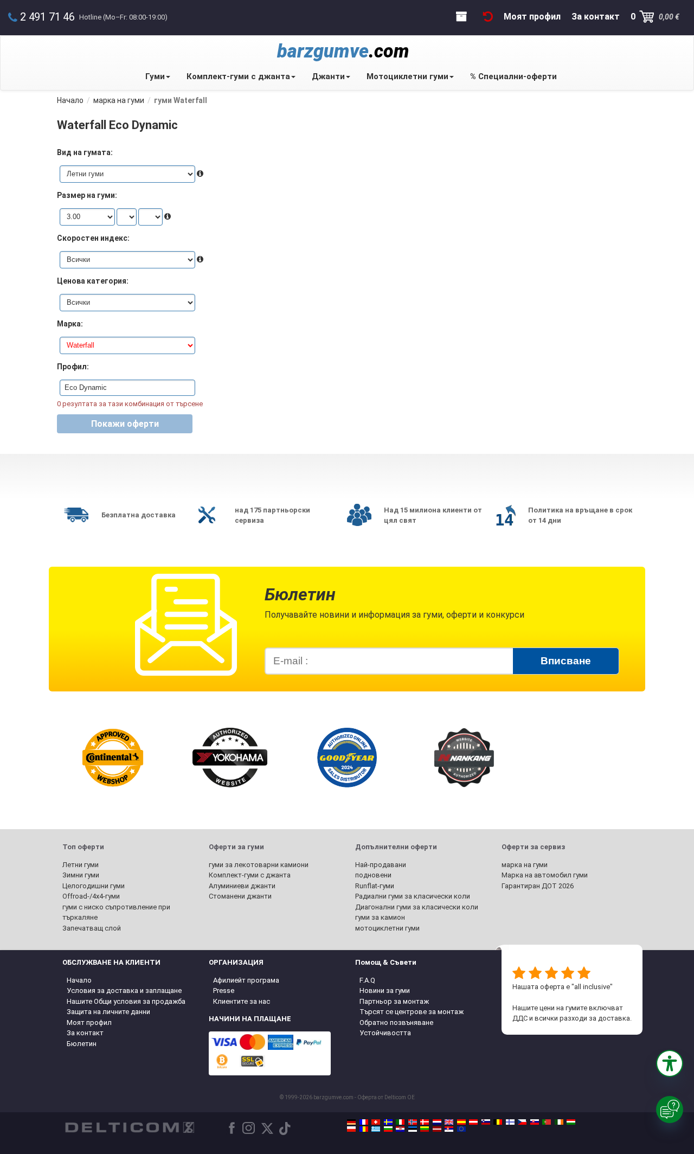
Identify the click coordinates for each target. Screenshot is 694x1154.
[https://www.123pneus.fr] (363, 1122)
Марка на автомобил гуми (545, 875)
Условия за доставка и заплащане (124, 990)
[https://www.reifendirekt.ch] (375, 1122)
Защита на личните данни (108, 1012)
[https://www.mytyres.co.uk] (449, 1122)
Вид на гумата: (85, 152)
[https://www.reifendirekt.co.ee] (412, 1129)
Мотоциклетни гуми (407, 76)
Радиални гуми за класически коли (412, 896)
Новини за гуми (384, 990)
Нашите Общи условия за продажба (126, 1001)
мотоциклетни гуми (387, 928)
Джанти (328, 76)
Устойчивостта (385, 1033)
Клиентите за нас (241, 1001)
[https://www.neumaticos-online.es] (461, 1122)
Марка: (70, 323)
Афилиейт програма (246, 980)
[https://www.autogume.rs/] (449, 1129)
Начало (79, 980)
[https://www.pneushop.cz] (522, 1122)
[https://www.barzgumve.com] (388, 1129)
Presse (223, 990)
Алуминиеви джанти (242, 886)
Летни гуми (80, 865)
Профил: (73, 366)
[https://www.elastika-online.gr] (375, 1129)
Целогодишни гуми (93, 886)
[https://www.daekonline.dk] (424, 1122)
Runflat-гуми (374, 886)
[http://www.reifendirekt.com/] (461, 1129)
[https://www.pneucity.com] (546, 1122)
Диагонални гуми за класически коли (416, 907)
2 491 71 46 (47, 16)
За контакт (85, 1033)
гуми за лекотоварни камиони (259, 865)
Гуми (155, 76)
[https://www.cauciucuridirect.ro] (363, 1129)
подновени (373, 875)
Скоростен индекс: (93, 238)
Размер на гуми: (87, 195)
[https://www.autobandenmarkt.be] (497, 1122)
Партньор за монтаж (394, 1001)
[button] (669, 1063)
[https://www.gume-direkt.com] (485, 1122)
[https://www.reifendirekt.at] (473, 1122)
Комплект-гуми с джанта (238, 76)
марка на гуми (525, 865)
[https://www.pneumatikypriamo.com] (534, 1122)
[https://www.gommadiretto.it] (400, 1122)
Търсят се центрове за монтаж (411, 1012)
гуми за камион (380, 917)
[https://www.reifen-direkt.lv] (437, 1129)
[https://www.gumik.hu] (571, 1122)
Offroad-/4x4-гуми (91, 896)
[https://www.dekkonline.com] (412, 1122)
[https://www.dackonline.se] (388, 1122)
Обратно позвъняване (396, 1022)
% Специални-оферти (513, 76)
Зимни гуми (80, 875)
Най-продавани (380, 865)
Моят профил (89, 1022)
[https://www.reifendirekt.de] (351, 1122)
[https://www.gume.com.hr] (400, 1129)
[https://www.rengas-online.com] (510, 1122)
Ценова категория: (92, 281)
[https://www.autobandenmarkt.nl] (437, 1122)
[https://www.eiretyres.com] (559, 1122)
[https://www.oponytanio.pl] (351, 1129)
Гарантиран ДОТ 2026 (538, 886)
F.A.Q (367, 980)
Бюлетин (82, 1044)
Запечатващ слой (91, 928)
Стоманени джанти (240, 896)
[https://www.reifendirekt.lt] (424, 1129)
